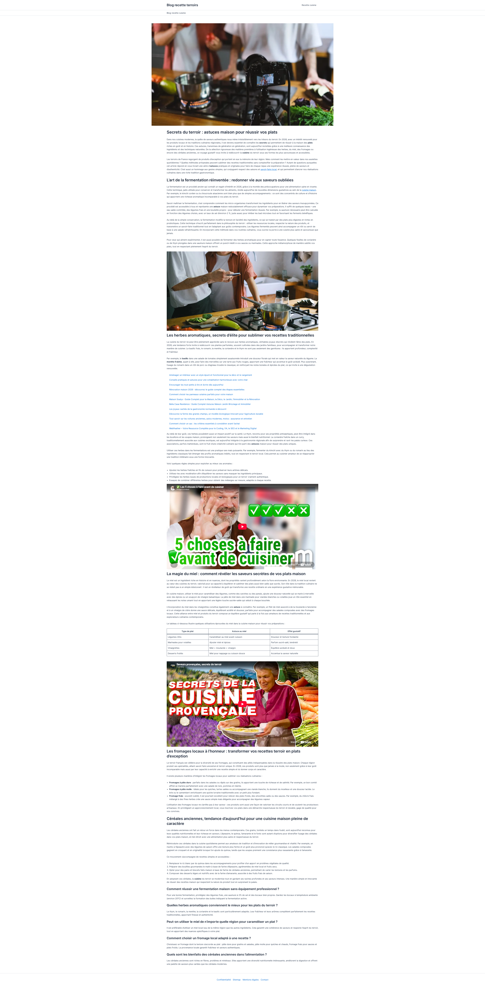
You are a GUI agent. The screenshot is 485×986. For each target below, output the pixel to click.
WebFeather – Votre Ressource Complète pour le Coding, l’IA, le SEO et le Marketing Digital (213, 428)
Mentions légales (251, 979)
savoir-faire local (269, 169)
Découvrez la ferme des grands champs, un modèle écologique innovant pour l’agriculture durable (216, 414)
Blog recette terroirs (182, 5)
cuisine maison (309, 190)
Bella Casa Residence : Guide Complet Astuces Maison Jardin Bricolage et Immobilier (210, 404)
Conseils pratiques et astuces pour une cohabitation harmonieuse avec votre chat (208, 380)
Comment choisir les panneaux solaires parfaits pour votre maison (201, 394)
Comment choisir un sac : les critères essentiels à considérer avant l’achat (204, 423)
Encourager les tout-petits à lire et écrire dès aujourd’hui (196, 384)
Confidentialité (224, 979)
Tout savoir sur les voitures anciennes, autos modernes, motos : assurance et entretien (210, 418)
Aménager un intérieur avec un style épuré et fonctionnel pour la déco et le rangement (210, 375)
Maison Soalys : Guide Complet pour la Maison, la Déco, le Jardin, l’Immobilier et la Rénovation (214, 399)
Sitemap (237, 979)
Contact (264, 979)
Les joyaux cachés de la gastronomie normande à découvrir (197, 409)
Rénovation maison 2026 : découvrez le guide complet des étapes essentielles (206, 389)
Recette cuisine (309, 5)
